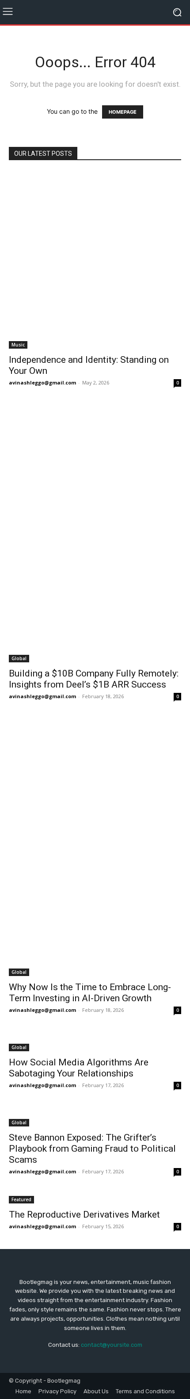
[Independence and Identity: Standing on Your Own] (95, 260)
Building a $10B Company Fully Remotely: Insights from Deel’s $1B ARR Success (94, 679)
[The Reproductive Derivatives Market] (95, 1198)
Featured (21, 1199)
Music (18, 345)
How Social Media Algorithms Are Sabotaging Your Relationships (78, 1068)
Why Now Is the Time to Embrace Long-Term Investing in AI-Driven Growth (90, 992)
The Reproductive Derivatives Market (84, 1214)
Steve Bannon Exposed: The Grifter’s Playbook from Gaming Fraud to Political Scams (92, 1148)
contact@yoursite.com (111, 1344)
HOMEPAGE (123, 112)
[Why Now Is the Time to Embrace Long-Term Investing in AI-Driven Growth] (95, 847)
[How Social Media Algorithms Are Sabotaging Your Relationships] (95, 1042)
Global (19, 658)
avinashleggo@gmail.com (42, 382)
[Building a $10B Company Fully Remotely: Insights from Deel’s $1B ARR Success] (95, 533)
